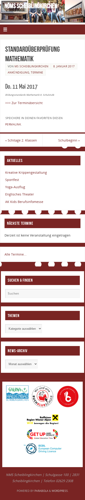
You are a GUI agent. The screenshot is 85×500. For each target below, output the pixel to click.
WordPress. (60, 491)
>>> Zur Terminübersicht (24, 103)
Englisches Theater (19, 194)
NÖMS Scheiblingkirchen (31, 6)
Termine (37, 72)
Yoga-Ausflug (15, 187)
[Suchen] (74, 294)
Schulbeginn (69, 140)
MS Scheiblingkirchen (32, 66)
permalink (13, 124)
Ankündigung (18, 72)
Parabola (41, 491)
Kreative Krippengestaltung (26, 172)
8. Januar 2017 (64, 66)
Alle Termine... (16, 254)
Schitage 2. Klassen (21, 140)
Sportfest (12, 180)
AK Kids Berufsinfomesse (24, 202)
